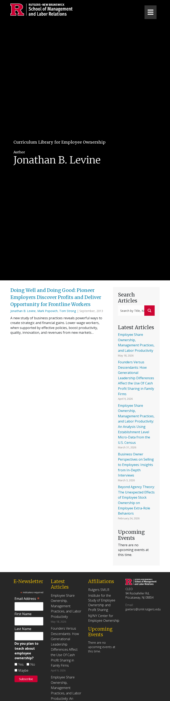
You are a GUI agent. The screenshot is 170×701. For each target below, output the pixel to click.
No (32, 664)
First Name (23, 614)
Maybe (23, 670)
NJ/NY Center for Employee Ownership (103, 618)
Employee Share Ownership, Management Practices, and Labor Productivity (66, 606)
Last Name (23, 629)
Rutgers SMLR (98, 589)
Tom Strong (67, 311)
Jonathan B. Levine (23, 311)
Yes (21, 664)
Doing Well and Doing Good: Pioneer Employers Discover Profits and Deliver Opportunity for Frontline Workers (55, 297)
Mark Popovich (47, 311)
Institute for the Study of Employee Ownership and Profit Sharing (101, 602)
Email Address (27, 598)
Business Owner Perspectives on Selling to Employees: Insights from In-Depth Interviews (136, 465)
